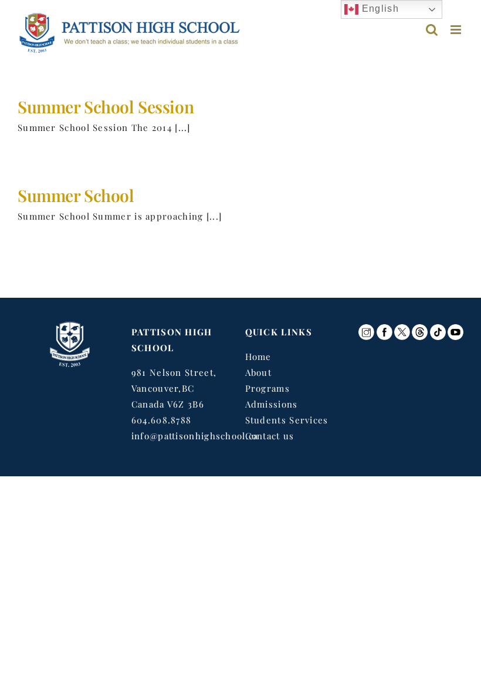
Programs (267, 388)
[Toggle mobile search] (432, 29)
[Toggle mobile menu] (456, 29)
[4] (402, 328)
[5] (438, 328)
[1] (366, 328)
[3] (420, 328)
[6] (455, 328)
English (378, 9)
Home (258, 356)
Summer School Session (106, 106)
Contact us (269, 436)
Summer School (76, 195)
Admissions (271, 404)
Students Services (286, 420)
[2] (384, 328)
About (258, 372)
